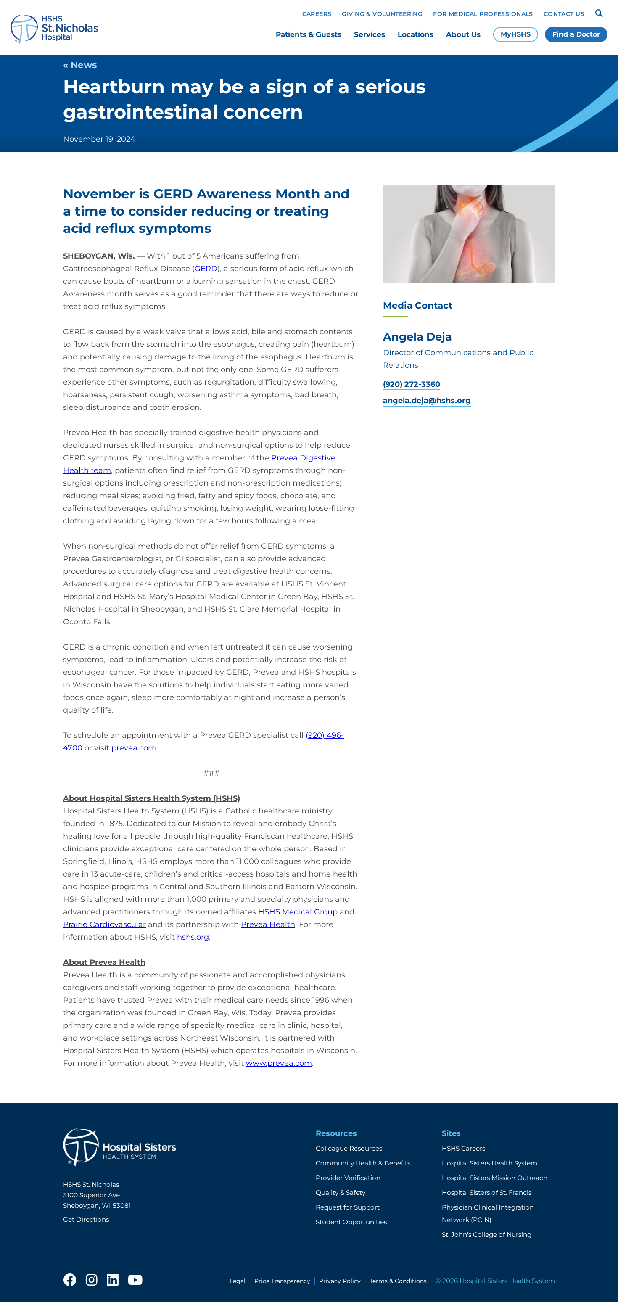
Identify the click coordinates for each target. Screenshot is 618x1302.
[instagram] (92, 1280)
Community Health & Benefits (363, 1163)
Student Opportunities (351, 1222)
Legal (238, 1281)
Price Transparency (282, 1281)
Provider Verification (348, 1178)
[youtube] (135, 1280)
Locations (415, 34)
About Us (463, 34)
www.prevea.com (279, 1063)
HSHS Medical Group (298, 911)
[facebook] (70, 1280)
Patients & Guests (308, 34)
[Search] (599, 13)
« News (80, 64)
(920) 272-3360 (411, 384)
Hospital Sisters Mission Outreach (494, 1178)
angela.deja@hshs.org (427, 400)
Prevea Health (268, 924)
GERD (206, 268)
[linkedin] (113, 1280)
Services (369, 34)
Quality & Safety (340, 1192)
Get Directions (86, 1219)
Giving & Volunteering (382, 14)
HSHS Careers (463, 1148)
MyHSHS (516, 34)
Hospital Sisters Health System (489, 1163)
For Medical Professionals (483, 14)
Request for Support (348, 1207)
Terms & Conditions (398, 1281)
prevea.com (133, 748)
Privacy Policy (340, 1281)
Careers (317, 14)
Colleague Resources (349, 1148)
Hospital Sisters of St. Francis (486, 1192)
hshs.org (193, 937)
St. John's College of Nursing (486, 1235)
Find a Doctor (576, 34)
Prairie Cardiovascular (104, 924)
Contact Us (564, 14)
